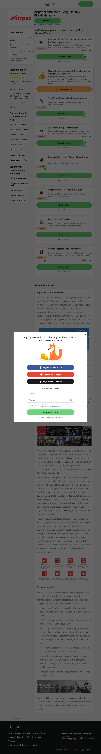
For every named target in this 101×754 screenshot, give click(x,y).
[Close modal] (85, 334)
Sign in (60, 417)
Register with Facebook (52, 367)
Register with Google (52, 374)
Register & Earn (50, 412)
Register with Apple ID (52, 381)
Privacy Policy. (56, 406)
